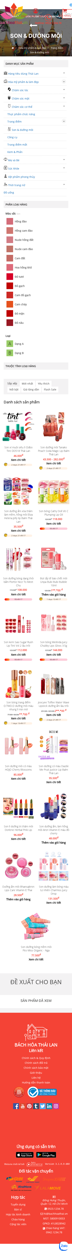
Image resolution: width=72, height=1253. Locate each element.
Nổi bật (13, 389)
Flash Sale (50, 389)
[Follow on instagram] (56, 1108)
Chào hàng (18, 1219)
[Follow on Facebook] (16, 1108)
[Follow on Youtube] (23, 1108)
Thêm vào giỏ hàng (54, 594)
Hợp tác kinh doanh (18, 1214)
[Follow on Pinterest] (29, 1108)
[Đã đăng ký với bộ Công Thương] (43, 1092)
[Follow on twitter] (43, 1108)
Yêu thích (43, 383)
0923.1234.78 (53, 23)
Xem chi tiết (18, 460)
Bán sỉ (18, 1209)
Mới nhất (27, 383)
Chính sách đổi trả (36, 1062)
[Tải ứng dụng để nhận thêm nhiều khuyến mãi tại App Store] (25, 1155)
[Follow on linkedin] (49, 1108)
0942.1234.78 (54, 1232)
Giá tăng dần (31, 389)
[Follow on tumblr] (36, 1108)
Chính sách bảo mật (36, 1067)
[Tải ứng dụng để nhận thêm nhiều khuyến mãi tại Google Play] (46, 1155)
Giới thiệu (36, 1072)
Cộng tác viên (18, 1224)
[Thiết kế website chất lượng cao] (33, 1164)
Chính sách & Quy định (36, 1058)
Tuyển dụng (18, 1204)
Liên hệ (36, 1077)
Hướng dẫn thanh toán (36, 1082)
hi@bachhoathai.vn (56, 1213)
